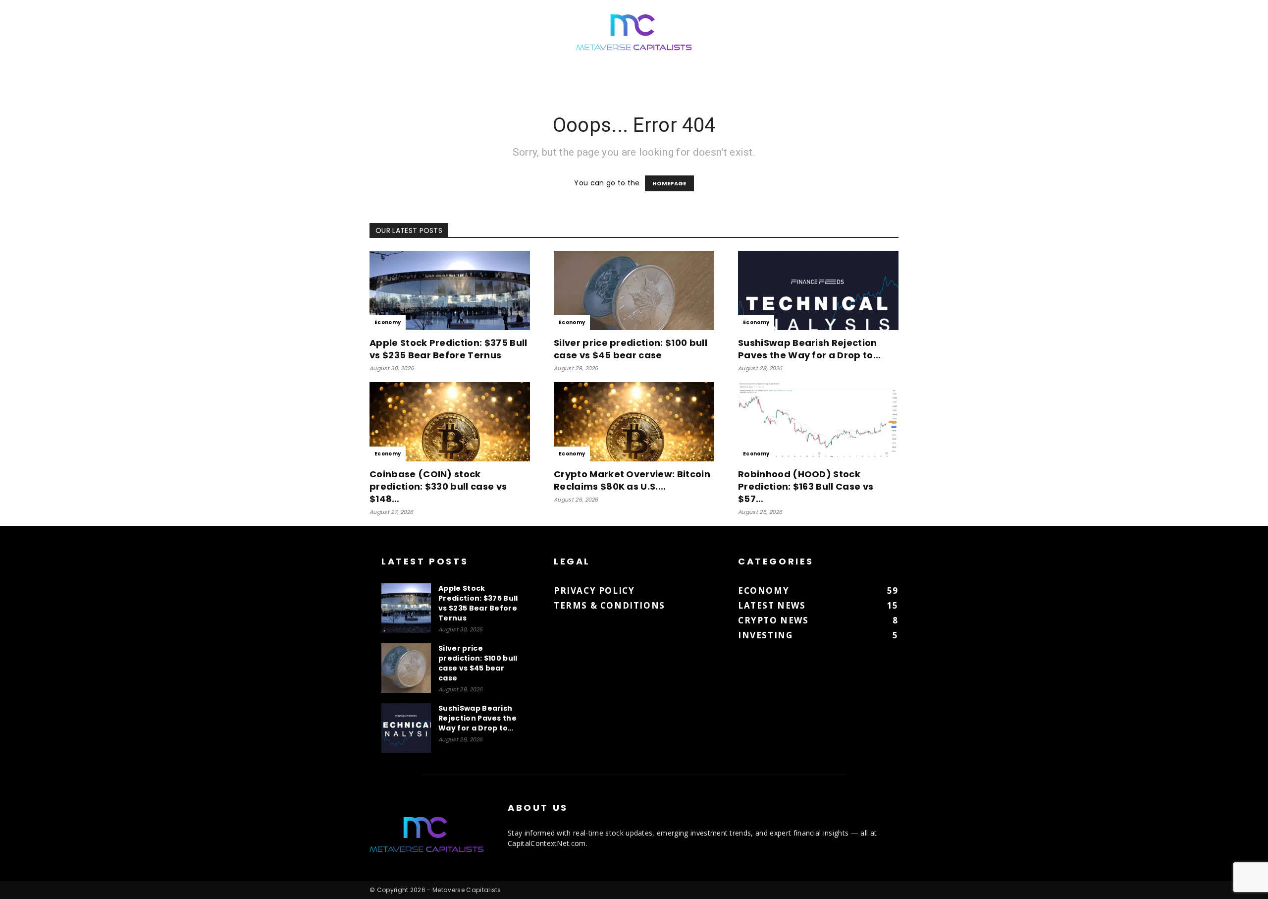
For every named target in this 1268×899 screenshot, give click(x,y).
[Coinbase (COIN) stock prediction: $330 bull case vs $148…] (450, 421)
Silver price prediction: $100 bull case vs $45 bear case (630, 349)
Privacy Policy (594, 590)
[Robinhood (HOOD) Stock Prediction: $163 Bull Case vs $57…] (818, 421)
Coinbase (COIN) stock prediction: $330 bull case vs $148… (438, 486)
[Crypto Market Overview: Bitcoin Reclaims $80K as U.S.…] (634, 421)
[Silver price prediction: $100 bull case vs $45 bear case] (634, 290)
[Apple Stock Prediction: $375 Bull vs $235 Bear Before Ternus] (450, 290)
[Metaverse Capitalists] (634, 33)
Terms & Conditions (609, 605)
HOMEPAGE (669, 183)
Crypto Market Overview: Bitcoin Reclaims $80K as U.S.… (632, 480)
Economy (387, 322)
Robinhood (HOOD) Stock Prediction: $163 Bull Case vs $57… (805, 486)
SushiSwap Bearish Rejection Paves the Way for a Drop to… (809, 349)
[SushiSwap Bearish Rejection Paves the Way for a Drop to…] (818, 290)
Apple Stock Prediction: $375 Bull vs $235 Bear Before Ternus (449, 349)
